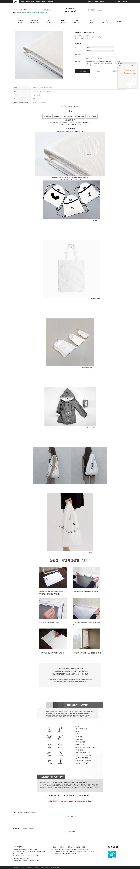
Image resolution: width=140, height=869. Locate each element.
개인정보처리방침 (80, 847)
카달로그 (119, 1)
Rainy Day (77, 21)
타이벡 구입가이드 (85, 795)
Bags (91, 21)
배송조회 (44, 1)
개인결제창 (50, 1)
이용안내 (62, 847)
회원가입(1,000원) (30, 1)
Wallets (48, 21)
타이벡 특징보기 (54, 795)
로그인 (22, 1)
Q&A (107, 1)
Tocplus (120, 63)
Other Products (105, 21)
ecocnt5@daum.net (71, 853)
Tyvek (20, 21)
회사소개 (53, 847)
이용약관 (70, 847)
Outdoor (63, 21)
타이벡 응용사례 (69, 795)
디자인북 (125, 1)
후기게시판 (113, 1)
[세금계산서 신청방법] (93, 1)
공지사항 (102, 1)
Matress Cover (34, 21)
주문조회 (38, 1)
